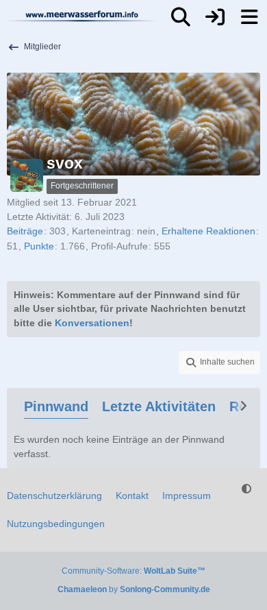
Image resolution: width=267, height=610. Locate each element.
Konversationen (92, 322)
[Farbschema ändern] (246, 489)
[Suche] (180, 17)
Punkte (39, 246)
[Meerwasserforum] (82, 15)
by (134, 589)
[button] (219, 362)
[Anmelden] (215, 17)
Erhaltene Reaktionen (208, 230)
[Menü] (249, 17)
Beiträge (25, 230)
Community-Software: (133, 571)
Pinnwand (56, 406)
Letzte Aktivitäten (159, 406)
